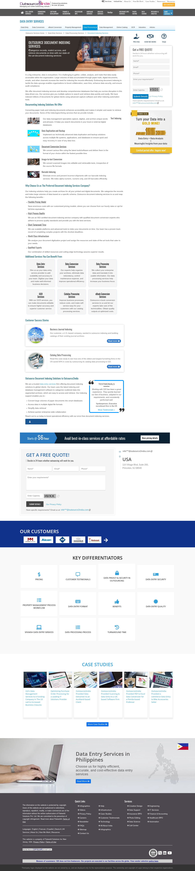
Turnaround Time (117, 632)
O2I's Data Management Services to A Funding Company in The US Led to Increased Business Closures (35, 698)
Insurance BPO (135, 814)
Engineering (154, 806)
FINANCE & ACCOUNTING (66, 12)
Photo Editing (134, 818)
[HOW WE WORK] (150, 36)
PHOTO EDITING (134, 12)
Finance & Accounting (158, 814)
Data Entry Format (78, 606)
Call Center (133, 825)
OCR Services (40, 295)
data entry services (48, 384)
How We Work (138, 1)
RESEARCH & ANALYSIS (155, 12)
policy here (153, 861)
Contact (170, 4)
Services (107, 1)
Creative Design (135, 806)
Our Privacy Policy (155, 96)
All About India (106, 826)
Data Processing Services (102, 265)
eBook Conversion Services (103, 295)
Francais (42, 829)
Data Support (134, 810)
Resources (171, 1)
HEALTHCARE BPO (79, 12)
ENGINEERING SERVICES (41, 12)
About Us (127, 1)
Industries (118, 1)
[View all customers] (106, 540)
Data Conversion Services (71, 265)
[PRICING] (136, 36)
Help (102, 806)
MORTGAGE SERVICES (90, 12)
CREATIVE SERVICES (100, 12)
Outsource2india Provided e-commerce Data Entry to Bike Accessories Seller (160, 696)
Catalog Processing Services (71, 295)
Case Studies (150, 1)
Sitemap (83, 829)
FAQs (82, 826)
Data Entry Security (156, 579)
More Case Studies (96, 724)
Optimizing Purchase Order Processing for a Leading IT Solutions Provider (60, 695)
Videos (82, 810)
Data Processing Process (78, 632)
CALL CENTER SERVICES (29, 12)
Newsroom (161, 1)
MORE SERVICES (167, 13)
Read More (82, 781)
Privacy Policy (38, 842)
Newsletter (84, 822)
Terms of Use (51, 842)
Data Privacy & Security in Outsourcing (117, 579)
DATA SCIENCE (144, 12)
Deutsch (58, 829)
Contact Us (84, 833)
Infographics (105, 829)
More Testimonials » (106, 410)
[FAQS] (164, 36)
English (35, 829)
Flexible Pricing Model (37, 202)
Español (50, 829)
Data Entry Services (41, 265)
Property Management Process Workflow (39, 606)
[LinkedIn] (164, 854)
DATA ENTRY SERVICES (32, 21)
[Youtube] (170, 854)
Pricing (39, 579)
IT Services (154, 810)
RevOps (110, 12)
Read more (112, 341)
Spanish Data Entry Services (39, 632)
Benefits (117, 606)
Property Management (73, 27)
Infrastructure (106, 810)
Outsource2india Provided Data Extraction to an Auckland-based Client (83, 696)
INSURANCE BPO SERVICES (124, 12)
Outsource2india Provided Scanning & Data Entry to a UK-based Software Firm (110, 695)
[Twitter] (160, 855)
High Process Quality (36, 213)
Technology (105, 822)
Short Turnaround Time (37, 224)
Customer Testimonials (78, 579)
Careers (83, 818)
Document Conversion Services (54, 146)
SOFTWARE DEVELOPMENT (54, 12)
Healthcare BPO (156, 818)
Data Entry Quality (156, 606)
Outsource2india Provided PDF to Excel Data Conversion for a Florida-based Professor (135, 696)
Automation (154, 822)
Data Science (134, 822)
